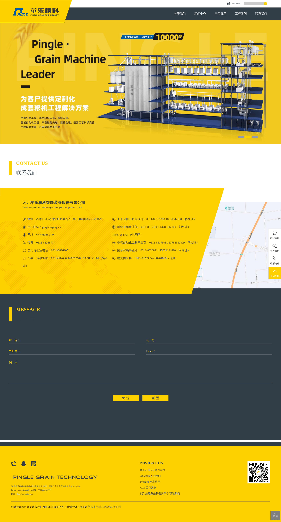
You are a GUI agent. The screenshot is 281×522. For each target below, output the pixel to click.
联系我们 (261, 13)
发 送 (125, 398)
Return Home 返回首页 (152, 470)
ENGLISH (236, 4)
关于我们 (180, 13)
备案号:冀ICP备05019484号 (106, 506)
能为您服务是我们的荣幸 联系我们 (160, 493)
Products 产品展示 (150, 481)
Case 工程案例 (148, 487)
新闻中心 (200, 13)
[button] (241, 137)
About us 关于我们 (150, 476)
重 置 (155, 398)
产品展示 (220, 13)
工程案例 (241, 13)
